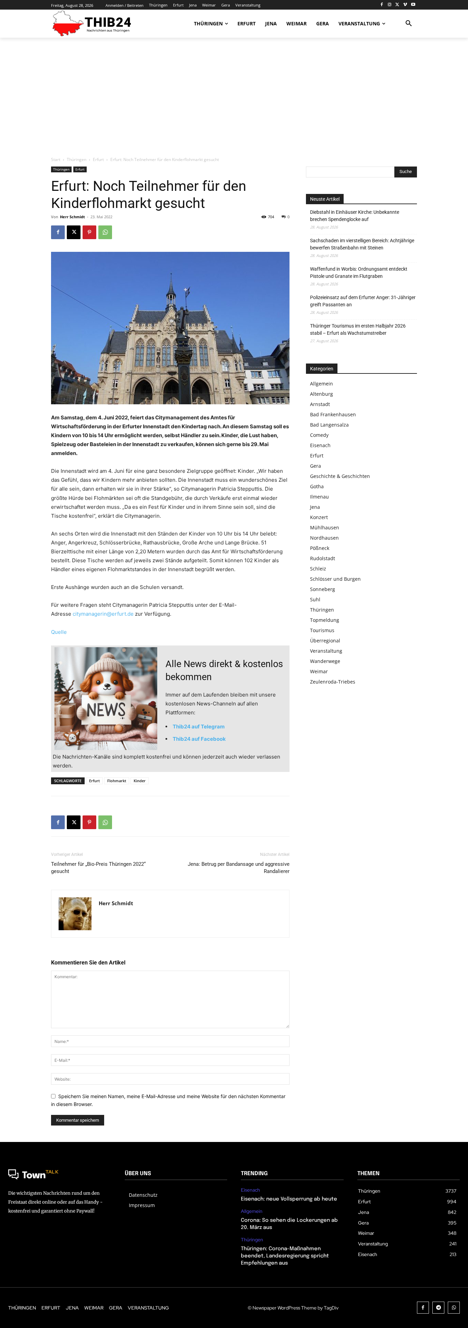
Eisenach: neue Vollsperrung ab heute (289, 1199)
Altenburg (321, 394)
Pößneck (319, 548)
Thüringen (76, 159)
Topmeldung (324, 620)
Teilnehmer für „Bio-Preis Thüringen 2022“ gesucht (98, 867)
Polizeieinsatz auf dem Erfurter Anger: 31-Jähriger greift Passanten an (363, 301)
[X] (398, 5)
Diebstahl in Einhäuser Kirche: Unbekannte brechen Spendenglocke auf (354, 215)
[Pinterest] (89, 232)
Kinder (140, 780)
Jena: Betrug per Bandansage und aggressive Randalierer (239, 867)
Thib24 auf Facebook (199, 739)
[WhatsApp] (105, 232)
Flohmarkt (116, 780)
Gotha (317, 486)
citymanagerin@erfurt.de (103, 614)
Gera (315, 466)
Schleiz (318, 568)
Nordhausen (324, 537)
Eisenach (320, 445)
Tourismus (322, 630)
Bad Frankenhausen (333, 414)
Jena (315, 507)
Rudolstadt (322, 558)
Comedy (319, 435)
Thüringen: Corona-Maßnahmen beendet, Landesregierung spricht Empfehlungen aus (285, 1256)
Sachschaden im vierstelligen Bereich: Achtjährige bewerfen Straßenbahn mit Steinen (362, 244)
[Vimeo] (405, 5)
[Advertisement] (234, 98)
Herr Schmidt (72, 216)
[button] (409, 23)
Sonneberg (322, 589)
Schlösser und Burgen (335, 579)
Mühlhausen (324, 527)
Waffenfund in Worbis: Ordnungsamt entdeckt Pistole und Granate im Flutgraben (358, 272)
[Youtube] (413, 5)
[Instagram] (390, 5)
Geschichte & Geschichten (340, 476)
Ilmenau (319, 496)
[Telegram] (438, 1308)
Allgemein (321, 383)
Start (55, 159)
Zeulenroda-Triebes (332, 681)
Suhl (315, 599)
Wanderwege (325, 661)
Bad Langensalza (329, 424)
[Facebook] (382, 5)
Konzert (319, 517)
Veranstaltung (326, 651)
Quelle (59, 632)
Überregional (325, 640)
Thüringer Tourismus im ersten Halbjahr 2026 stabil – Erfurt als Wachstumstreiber (358, 329)
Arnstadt (320, 404)
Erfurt (98, 159)
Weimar (319, 671)
